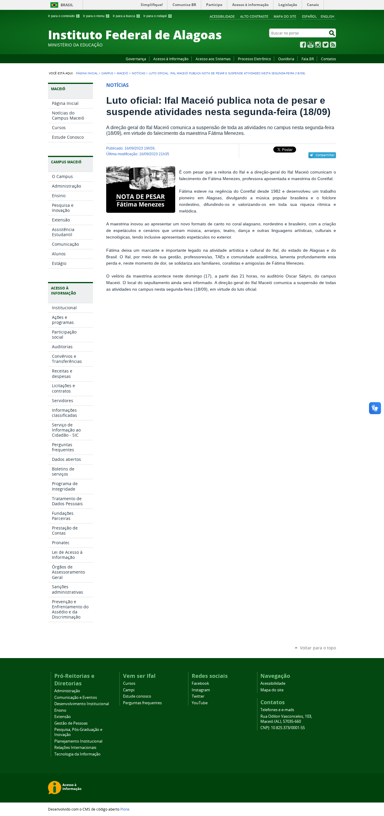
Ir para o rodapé (157, 16)
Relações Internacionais (75, 747)
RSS (333, 45)
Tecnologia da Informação (77, 754)
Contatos (328, 58)
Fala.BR (308, 58)
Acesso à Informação (170, 58)
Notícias (138, 73)
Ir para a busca (126, 16)
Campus (107, 73)
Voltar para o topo (318, 648)
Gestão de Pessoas (71, 723)
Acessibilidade (222, 16)
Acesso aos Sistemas (213, 58)
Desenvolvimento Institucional (81, 703)
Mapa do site (285, 16)
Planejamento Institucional (78, 741)
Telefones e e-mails (277, 709)
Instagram (318, 45)
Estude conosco (137, 696)
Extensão (62, 716)
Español (309, 16)
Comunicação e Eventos (75, 697)
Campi (128, 690)
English (327, 16)
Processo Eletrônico (254, 58)
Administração (67, 690)
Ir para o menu (95, 16)
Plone (125, 809)
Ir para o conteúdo (63, 16)
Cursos (129, 683)
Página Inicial (87, 73)
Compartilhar (325, 155)
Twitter (325, 45)
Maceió (122, 73)
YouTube (311, 45)
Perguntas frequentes (142, 702)
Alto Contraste (254, 16)
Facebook (303, 45)
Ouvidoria (286, 58)
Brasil (67, 4)
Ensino (60, 710)
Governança (136, 58)
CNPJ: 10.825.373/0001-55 (282, 727)
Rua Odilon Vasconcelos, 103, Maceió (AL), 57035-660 (286, 719)
